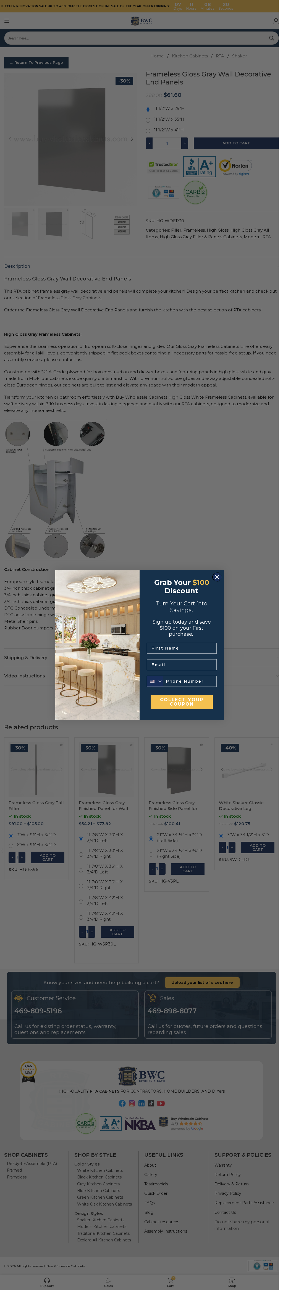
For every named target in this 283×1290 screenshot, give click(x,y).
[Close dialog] (217, 577)
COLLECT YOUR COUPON (181, 702)
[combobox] (155, 681)
